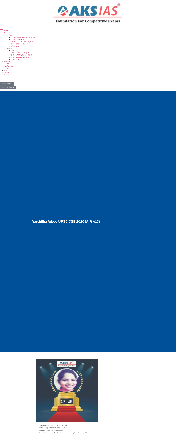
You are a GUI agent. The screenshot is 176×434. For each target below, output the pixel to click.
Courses (6, 33)
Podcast (6, 75)
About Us (7, 64)
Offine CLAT (15, 46)
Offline (9, 35)
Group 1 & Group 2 (17, 39)
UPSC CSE (14, 50)
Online (9, 48)
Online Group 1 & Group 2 (20, 53)
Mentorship (7, 61)
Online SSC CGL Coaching (20, 57)
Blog (5, 70)
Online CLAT (15, 59)
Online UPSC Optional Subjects (22, 55)
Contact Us (8, 73)
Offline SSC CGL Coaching (20, 44)
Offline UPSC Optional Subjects (22, 42)
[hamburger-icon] (1, 29)
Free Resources (9, 66)
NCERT (9, 68)
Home (6, 31)
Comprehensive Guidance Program (23, 37)
